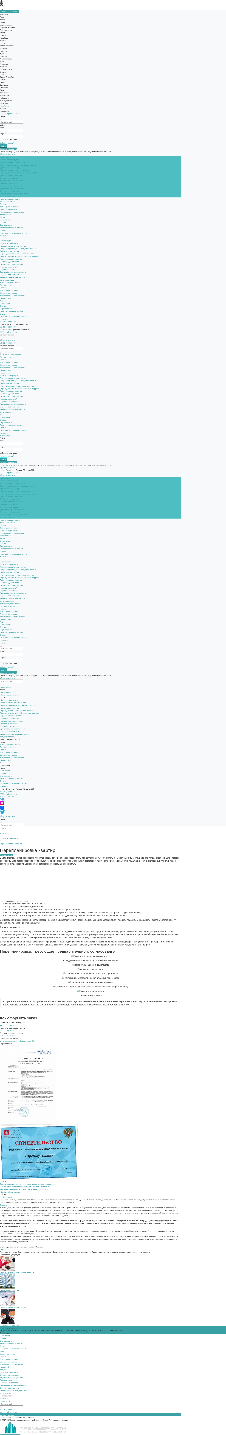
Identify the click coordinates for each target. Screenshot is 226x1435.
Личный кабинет (7, 796)
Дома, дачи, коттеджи (9, 206)
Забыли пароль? (7, 143)
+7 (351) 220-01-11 (8, 321)
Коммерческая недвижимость (12, 212)
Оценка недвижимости (9, 191)
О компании (5, 303)
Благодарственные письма (11, 227)
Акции (2, 300)
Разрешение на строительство (13, 162)
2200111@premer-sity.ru (10, 113)
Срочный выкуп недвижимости (13, 188)
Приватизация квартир (9, 167)
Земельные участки (8, 209)
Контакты (4, 319)
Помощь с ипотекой (8, 183)
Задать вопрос (6, 1333)
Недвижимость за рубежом (11, 180)
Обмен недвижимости (9, 178)
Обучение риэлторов (9, 185)
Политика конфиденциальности (13, 232)
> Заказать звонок (7, 1035)
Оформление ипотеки (9, 11)
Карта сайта (5, 1401)
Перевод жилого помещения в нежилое (17, 170)
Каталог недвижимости (10, 282)
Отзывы (3, 222)
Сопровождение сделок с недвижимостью (18, 164)
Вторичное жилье (7, 201)
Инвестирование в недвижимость (14, 193)
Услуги (3, 1369)
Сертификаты (6, 225)
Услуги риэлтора (7, 196)
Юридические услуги (9, 159)
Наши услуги (5, 240)
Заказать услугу (6, 855)
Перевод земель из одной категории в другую (19, 172)
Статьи (3, 230)
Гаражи (3, 204)
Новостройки (5, 214)
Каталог (3, 1351)
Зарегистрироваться (8, 149)
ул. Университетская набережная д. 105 (17, 1041)
